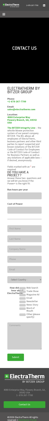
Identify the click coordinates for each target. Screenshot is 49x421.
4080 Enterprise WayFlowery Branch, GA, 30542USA (22, 120)
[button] (4, 14)
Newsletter (32, 301)
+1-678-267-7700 (16, 101)
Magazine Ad (32, 294)
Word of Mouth (30, 309)
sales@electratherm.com (21, 109)
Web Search (32, 288)
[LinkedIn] (44, 5)
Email (29, 298)
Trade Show (32, 291)
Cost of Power (15, 204)
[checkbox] (22, 288)
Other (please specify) (33, 315)
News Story (32, 304)
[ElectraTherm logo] (10, 5)
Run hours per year (17, 189)
